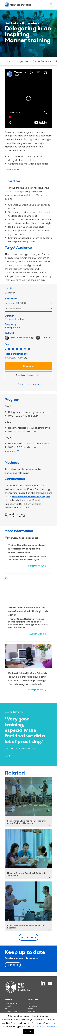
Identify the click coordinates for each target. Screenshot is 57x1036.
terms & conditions (12, 1011)
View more (10, 169)
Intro (9, 61)
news (30, 1009)
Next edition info (13, 308)
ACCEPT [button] (29, 1031)
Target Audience (41, 61)
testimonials (33, 1011)
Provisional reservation (28, 375)
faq (6, 1009)
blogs (30, 1003)
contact (8, 1006)
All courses (27, 937)
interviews (32, 1006)
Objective (22, 61)
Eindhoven (10, 292)
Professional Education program (31, 496)
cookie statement (45, 1026)
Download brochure (28, 384)
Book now (28, 366)
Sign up (11, 964)
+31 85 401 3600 (12, 1003)
